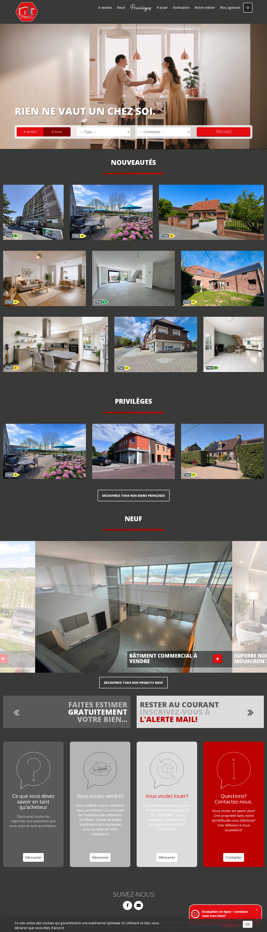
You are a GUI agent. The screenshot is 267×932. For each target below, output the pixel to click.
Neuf (121, 7)
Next (237, 609)
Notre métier (205, 7)
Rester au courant (179, 711)
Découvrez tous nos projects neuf (133, 683)
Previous (30, 609)
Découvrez (33, 857)
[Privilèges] (141, 8)
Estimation (181, 7)
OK (248, 924)
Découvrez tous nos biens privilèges (133, 496)
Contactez (234, 857)
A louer (162, 7)
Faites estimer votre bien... (97, 711)
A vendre (105, 7)
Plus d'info (230, 925)
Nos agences (230, 7)
